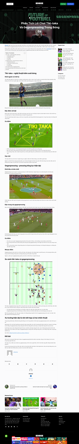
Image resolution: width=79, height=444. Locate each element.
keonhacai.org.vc (8, 418)
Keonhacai (25, 7)
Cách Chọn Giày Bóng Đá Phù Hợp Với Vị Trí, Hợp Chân (68, 55)
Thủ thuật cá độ (61, 77)
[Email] (52, 364)
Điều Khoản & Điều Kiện (45, 422)
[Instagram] (11, 427)
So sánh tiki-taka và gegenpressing (12, 66)
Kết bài (7, 69)
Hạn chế (9, 59)
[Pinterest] (26, 364)
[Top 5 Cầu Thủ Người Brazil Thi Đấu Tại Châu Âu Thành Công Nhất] (13, 401)
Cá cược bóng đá (61, 75)
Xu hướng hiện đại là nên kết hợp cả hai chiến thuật (15, 68)
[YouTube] (14, 427)
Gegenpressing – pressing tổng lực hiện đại (14, 60)
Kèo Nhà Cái (10, 3)
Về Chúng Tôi (43, 418)
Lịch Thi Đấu (37, 7)
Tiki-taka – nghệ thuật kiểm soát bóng (13, 54)
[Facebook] (9, 364)
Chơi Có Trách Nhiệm (45, 425)
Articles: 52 (31, 378)
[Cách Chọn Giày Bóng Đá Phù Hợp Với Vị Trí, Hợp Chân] (31, 401)
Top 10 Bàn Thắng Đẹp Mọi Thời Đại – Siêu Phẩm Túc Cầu (68, 64)
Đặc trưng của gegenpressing (13, 63)
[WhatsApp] (44, 364)
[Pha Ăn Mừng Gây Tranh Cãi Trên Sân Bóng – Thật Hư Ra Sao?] (49, 401)
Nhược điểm (10, 65)
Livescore (31, 7)
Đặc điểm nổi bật (10, 57)
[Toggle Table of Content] (24, 53)
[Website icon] (31, 376)
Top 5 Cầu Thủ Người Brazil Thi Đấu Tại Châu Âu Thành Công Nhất (68, 50)
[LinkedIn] (35, 364)
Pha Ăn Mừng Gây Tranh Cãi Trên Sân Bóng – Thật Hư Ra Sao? (68, 59)
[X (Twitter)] (18, 364)
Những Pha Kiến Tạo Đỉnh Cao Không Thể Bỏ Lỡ (19, 332)
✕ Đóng (13, 436)
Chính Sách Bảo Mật (45, 421)
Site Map (42, 420)
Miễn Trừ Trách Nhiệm (45, 424)
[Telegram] (17, 427)
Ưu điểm (9, 58)
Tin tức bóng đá (47, 17)
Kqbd (60, 424)
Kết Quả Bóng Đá (45, 7)
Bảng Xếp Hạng (53, 7)
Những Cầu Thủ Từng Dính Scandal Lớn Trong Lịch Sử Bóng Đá (68, 69)
